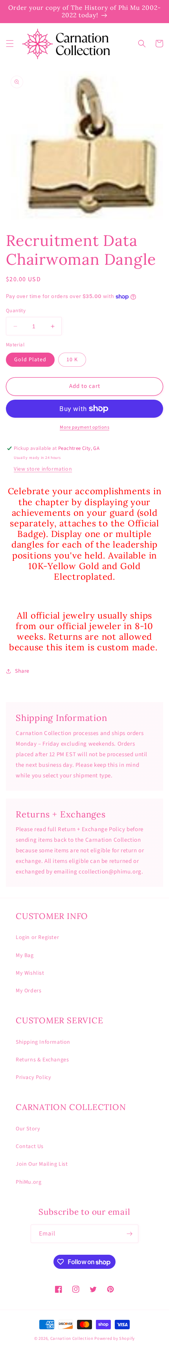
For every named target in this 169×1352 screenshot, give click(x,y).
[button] (9, 43)
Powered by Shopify (114, 1338)
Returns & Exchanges (42, 1060)
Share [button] (22, 671)
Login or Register (37, 937)
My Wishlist (30, 973)
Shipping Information (43, 1042)
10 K (72, 360)
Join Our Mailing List (42, 1164)
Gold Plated (30, 360)
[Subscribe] (129, 1234)
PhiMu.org (28, 1182)
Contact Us (30, 1146)
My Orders (28, 991)
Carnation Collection (72, 1338)
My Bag (25, 955)
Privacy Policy (33, 1077)
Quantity (16, 310)
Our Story (28, 1129)
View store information (43, 469)
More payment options (84, 427)
